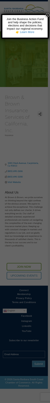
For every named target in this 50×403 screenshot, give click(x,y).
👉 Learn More (25, 32)
